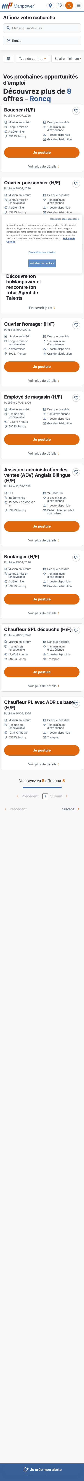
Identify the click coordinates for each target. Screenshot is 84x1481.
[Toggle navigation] (78, 5)
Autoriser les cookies (42, 263)
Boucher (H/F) (19, 110)
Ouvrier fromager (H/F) (29, 324)
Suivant (68, 809)
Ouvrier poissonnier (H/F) (32, 182)
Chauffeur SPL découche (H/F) (38, 629)
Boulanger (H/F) (21, 556)
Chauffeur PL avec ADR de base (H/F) (39, 705)
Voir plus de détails (42, 166)
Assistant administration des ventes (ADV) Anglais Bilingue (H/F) (37, 475)
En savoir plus (40, 308)
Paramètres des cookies (42, 252)
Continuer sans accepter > (64, 218)
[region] (42, 243)
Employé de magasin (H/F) (33, 397)
